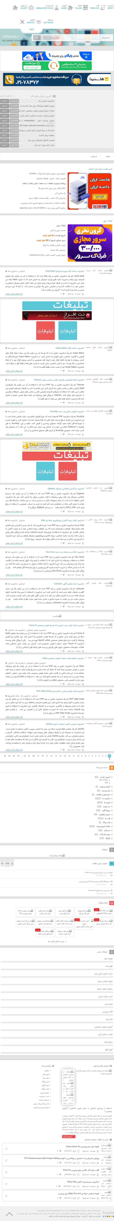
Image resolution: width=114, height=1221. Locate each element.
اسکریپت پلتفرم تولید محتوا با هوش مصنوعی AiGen (63, 658)
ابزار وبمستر (106, 790)
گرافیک (107, 838)
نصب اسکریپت (44, 1096)
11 (74, 756)
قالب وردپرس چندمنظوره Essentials (100, 890)
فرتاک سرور (107, 221)
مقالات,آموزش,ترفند (103, 826)
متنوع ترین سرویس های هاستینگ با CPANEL (47, 173)
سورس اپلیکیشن (104, 814)
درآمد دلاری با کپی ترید (103, 973)
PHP (106, 783)
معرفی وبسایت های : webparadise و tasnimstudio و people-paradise (27, 122)
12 (69, 756)
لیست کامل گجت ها (56, 941)
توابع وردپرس (44, 1093)
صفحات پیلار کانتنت (46, 135)
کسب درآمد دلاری (106, 996)
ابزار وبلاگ (45, 1082)
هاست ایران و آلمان (57, 230)
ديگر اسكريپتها (13, 696)
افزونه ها (107, 802)
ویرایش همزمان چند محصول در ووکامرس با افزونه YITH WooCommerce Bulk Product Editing (61, 1158)
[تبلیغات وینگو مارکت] (57, 855)
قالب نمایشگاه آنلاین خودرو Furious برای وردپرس (96, 881)
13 (65, 756)
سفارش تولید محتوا (105, 989)
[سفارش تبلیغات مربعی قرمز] (45, 339)
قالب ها (107, 818)
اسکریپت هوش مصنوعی (36, 630)
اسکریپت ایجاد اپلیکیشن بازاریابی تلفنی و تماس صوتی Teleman (59, 379)
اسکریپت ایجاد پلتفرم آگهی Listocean (69, 583)
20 (34, 756)
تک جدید (109, 1019)
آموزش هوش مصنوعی (104, 1027)
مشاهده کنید (68, 1136)
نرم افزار (107, 830)
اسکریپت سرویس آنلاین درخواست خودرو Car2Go (65, 724)
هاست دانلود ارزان (105, 1034)
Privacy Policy (82, 1210)
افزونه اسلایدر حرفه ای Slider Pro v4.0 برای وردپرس (78, 1193)
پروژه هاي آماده (104, 834)
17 (47, 756)
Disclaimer (97, 1210)
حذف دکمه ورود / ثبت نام (44, 145)
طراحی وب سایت (95, 1216)
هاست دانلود (53, 1216)
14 (60, 756)
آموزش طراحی (105, 777)
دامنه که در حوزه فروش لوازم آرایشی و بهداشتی (35, 130)
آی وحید (84, 1216)
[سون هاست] (57, 70)
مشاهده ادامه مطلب (12, 294)
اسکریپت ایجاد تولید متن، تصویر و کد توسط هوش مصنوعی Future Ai (56, 625)
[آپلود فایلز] (57, 60)
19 (38, 756)
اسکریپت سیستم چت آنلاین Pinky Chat (83, 1182)
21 (29, 756)
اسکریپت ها (12, 271)
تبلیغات (46, 1071)
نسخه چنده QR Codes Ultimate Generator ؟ (36, 125)
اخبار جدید (109, 1004)
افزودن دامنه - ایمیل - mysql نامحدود (50, 178)
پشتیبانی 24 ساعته (58, 250)
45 (9, 756)
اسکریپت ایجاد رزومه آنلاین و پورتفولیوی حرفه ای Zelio (62, 520)
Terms (90, 1210)
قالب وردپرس (107, 1011)
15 (56, 756)
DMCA (73, 1210)
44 (14, 756)
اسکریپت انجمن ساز (46, 101)
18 (42, 756)
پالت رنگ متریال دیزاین (41, 1104)
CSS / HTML (103, 780)
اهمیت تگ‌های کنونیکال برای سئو (41, 140)
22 (25, 756)
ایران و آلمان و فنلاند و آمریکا (54, 245)
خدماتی (22, 271)
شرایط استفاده (44, 1100)
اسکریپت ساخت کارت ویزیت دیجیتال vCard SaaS (64, 271)
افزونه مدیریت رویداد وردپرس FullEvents (99, 872)
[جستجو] (37, 37)
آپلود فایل (109, 1049)
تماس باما (46, 1078)
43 (18, 756)
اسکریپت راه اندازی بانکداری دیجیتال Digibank (66, 488)
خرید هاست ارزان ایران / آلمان (100, 169)
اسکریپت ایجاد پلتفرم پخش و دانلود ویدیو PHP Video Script (60, 691)
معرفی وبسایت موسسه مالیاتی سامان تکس (37, 115)
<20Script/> (10, 36)
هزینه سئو (108, 958)
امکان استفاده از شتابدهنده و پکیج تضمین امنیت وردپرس (43, 203)
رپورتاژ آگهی (106, 810)
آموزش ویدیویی (105, 786)
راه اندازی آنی (60, 193)
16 (51, 756)
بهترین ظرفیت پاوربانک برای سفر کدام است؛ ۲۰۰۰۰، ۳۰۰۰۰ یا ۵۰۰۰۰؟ (27, 106)
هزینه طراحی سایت (105, 981)
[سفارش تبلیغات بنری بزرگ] (57, 310)
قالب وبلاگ (106, 822)
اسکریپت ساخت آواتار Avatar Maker (70, 348)
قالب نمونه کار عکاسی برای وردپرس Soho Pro (81, 1170)
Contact (67, 1210)
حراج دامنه (108, 1042)
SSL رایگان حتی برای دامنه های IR (51, 188)
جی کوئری (106, 806)
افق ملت (109, 966)
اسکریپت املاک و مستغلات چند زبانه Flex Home (65, 552)
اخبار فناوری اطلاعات (103, 794)
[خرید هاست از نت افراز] (57, 319)
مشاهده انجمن (6, 96)
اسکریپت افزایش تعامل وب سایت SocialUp (67, 411)
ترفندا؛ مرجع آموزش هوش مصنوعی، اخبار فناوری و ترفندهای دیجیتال (27, 110)
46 (5, 756)
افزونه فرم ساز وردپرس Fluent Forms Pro (82, 1146)
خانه (108, 156)
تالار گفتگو (45, 1085)
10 (78, 756)
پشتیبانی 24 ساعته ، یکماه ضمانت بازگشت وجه (46, 198)
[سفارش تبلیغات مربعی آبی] (67, 339)
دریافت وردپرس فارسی (41, 1107)
